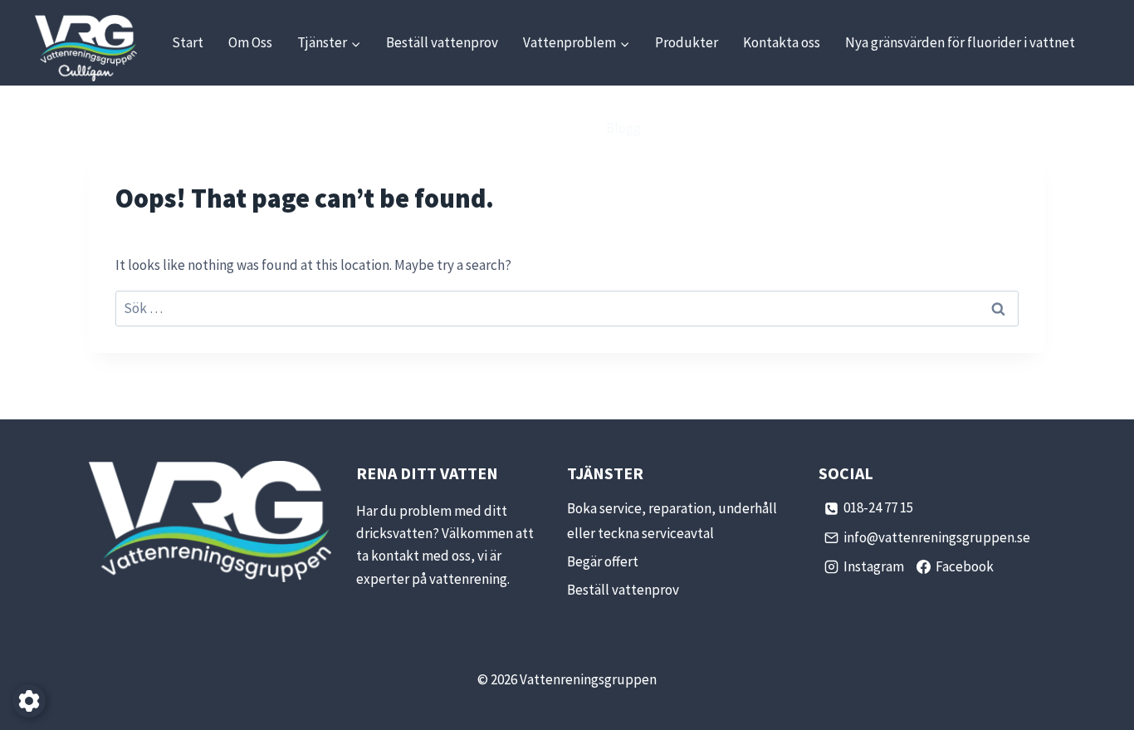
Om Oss (250, 42)
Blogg (623, 128)
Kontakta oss (781, 42)
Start (187, 42)
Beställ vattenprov (442, 42)
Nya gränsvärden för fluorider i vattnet (960, 42)
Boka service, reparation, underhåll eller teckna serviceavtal (672, 521)
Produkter (686, 42)
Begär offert (602, 561)
